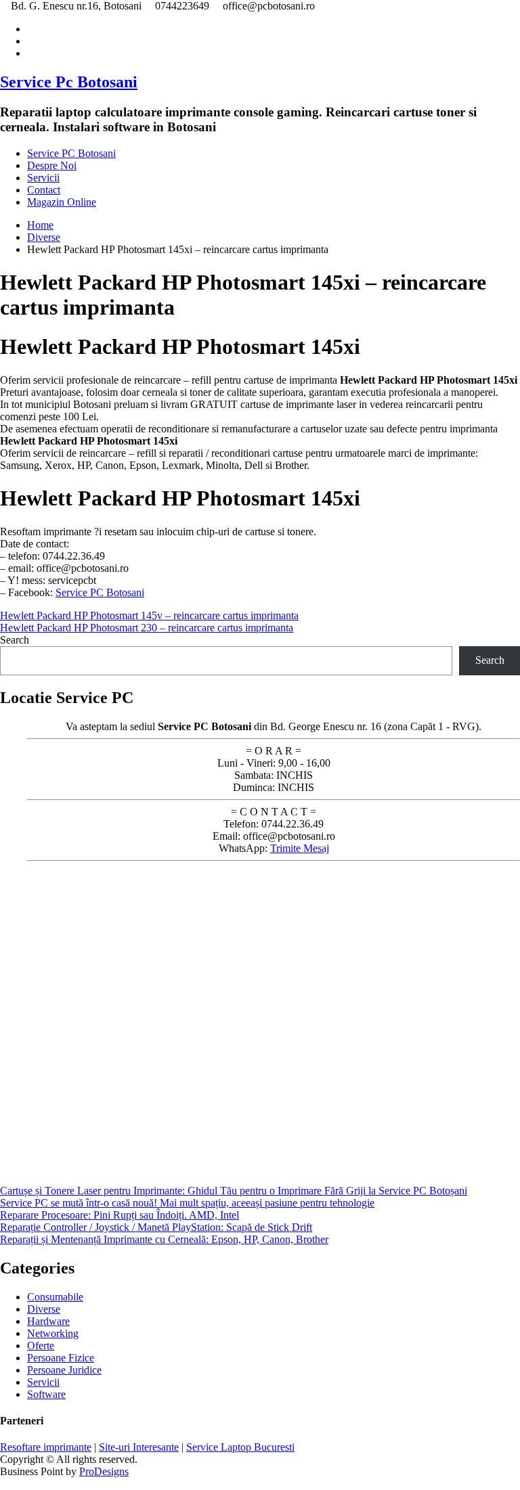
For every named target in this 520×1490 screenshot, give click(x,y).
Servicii (43, 177)
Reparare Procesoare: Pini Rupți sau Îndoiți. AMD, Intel (119, 1215)
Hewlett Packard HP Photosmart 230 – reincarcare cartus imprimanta (146, 627)
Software (46, 1394)
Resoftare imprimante (45, 1447)
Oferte (40, 1345)
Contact (43, 190)
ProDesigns (104, 1471)
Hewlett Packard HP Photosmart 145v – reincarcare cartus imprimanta (149, 615)
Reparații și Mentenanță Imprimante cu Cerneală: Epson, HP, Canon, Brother (164, 1239)
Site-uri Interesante (139, 1447)
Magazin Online (61, 202)
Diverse (43, 1309)
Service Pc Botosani (68, 82)
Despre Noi (52, 165)
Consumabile (55, 1297)
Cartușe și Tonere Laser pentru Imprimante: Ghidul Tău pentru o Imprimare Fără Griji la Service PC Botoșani (233, 1190)
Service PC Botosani (71, 153)
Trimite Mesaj (299, 848)
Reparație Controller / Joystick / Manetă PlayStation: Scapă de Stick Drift (156, 1227)
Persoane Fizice (60, 1357)
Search (14, 640)
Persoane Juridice (64, 1370)
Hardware (48, 1321)
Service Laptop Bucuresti (240, 1447)
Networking (53, 1333)
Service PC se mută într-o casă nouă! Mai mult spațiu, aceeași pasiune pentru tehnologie (187, 1203)
